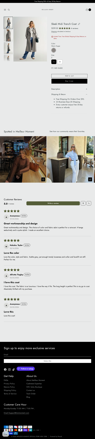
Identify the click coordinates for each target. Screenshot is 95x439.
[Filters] (83, 203)
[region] (47, 159)
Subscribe (47, 361)
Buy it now (69, 81)
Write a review (53, 203)
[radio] (53, 50)
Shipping (54, 31)
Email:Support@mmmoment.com (16, 413)
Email (6, 354)
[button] (65, 28)
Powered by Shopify (56, 436)
